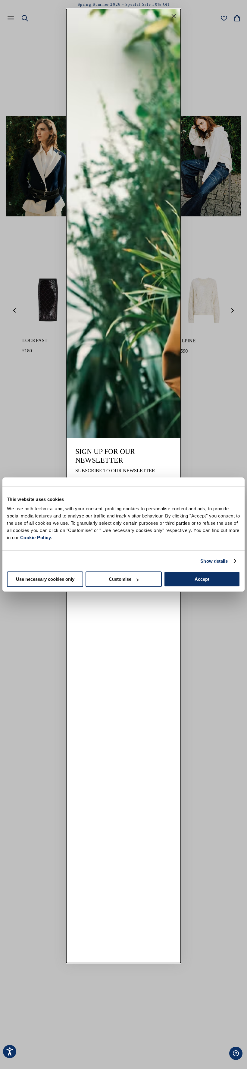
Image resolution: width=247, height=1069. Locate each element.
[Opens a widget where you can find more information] (217, 1058)
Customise (120, 579)
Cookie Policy (35, 537)
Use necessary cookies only (45, 579)
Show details (214, 561)
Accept (202, 579)
